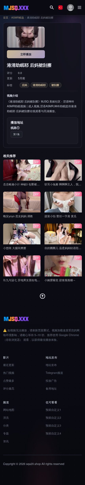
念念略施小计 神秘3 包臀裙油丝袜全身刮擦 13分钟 (34, 184)
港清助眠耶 (39, 85)
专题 (6, 433)
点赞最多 (8, 380)
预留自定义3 (53, 425)
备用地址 (51, 388)
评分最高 (8, 388)
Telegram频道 (54, 372)
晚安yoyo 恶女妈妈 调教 (18, 216)
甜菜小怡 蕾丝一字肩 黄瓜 (60, 216)
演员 (6, 417)
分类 (6, 425)
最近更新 (8, 365)
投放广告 (51, 380)
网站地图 (8, 409)
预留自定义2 (53, 417)
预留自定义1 (53, 409)
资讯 (6, 441)
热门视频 (8, 372)
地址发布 (51, 365)
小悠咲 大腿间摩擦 (14, 248)
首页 (5, 17)
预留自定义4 (53, 433)
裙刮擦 (55, 85)
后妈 (24, 85)
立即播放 (25, 54)
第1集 (16, 134)
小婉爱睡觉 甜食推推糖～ (60, 280)
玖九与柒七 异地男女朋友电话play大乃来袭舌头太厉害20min (40, 280)
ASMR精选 (17, 17)
